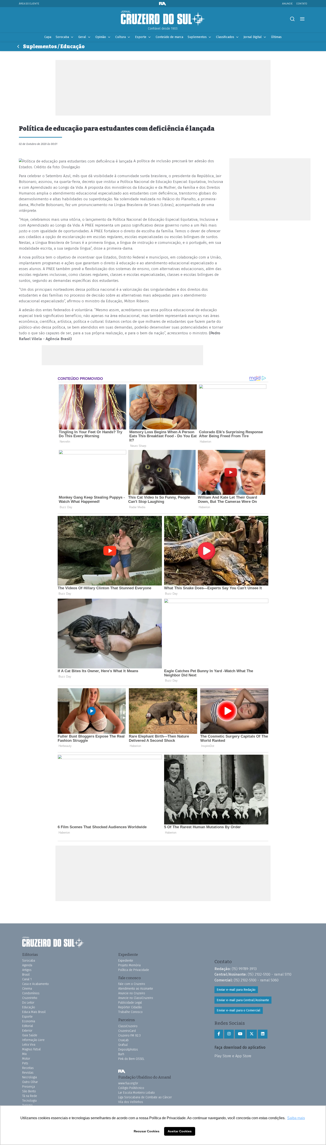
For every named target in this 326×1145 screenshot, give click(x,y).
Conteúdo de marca (169, 37)
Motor (26, 1059)
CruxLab (123, 1040)
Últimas (276, 37)
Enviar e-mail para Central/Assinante (243, 1000)
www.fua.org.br (128, 1083)
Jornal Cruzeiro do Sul (163, 18)
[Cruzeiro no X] (252, 1034)
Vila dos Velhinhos (130, 1102)
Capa (47, 37)
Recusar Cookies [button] (146, 1131)
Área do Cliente (29, 3)
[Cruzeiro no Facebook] (218, 1034)
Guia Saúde (29, 1035)
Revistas (27, 1073)
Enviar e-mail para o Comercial (238, 1010)
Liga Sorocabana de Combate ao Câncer (145, 1097)
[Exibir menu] (302, 19)
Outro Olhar (30, 1082)
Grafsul (123, 1045)
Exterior (27, 1031)
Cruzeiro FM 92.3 (129, 1035)
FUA (121, 1071)
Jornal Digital (253, 37)
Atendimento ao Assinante (135, 989)
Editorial (27, 1026)
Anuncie (287, 3)
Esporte (140, 37)
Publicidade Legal (130, 1003)
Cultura (120, 37)
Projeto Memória (129, 965)
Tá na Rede (29, 1096)
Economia (28, 1021)
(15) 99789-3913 (244, 969)
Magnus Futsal (31, 1049)
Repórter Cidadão (130, 1007)
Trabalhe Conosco (130, 1012)
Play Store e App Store (232, 1056)
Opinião (100, 37)
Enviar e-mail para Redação (236, 990)
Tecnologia (29, 1101)
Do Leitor (28, 1003)
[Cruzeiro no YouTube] (240, 1034)
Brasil (26, 975)
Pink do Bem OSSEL (131, 1059)
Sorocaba (62, 37)
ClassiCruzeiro (127, 1026)
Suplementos (197, 37)
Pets (25, 1063)
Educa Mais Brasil (34, 1012)
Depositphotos (128, 1049)
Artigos (26, 970)
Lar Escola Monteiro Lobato (136, 1093)
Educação (28, 1007)
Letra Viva (28, 1045)
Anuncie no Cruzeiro (131, 993)
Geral (82, 37)
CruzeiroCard (127, 1031)
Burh (121, 1054)
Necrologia (29, 1077)
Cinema (27, 989)
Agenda (27, 965)
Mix (24, 1054)
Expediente (125, 961)
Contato (301, 3)
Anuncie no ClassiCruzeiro (135, 998)
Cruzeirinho (29, 998)
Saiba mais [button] (296, 1118)
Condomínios (30, 993)
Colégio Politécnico (131, 1088)
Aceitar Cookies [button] (180, 1131)
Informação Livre (33, 1040)
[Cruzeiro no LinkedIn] (262, 1034)
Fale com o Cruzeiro (131, 984)
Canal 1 (27, 979)
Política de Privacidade (133, 970)
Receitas (28, 1068)
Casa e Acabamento (35, 984)
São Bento (29, 1091)
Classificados (225, 37)
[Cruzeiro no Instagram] (229, 1034)
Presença (28, 1087)
